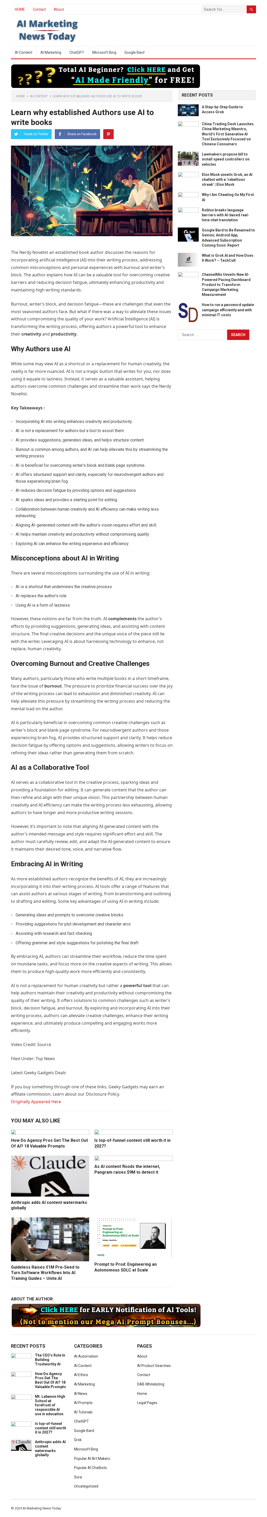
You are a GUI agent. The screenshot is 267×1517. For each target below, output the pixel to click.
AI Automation (86, 1356)
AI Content (23, 52)
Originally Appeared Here (36, 1101)
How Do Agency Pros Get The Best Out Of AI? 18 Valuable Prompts (50, 1380)
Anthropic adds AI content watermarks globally (50, 1448)
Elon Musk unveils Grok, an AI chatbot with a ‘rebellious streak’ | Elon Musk (227, 179)
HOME (20, 9)
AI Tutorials (83, 1412)
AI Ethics (81, 1375)
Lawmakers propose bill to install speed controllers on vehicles (226, 159)
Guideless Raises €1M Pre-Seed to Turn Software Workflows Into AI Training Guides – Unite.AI (45, 1273)
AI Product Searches (154, 1366)
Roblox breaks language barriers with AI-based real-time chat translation (225, 215)
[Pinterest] (108, 134)
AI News (80, 1393)
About (59, 9)
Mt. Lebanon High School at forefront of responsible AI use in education (50, 1405)
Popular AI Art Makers (92, 1458)
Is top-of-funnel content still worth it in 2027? (50, 1428)
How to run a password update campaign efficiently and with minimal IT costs (228, 310)
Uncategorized (86, 1486)
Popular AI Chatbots (90, 1468)
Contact (39, 9)
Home (20, 96)
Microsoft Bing (104, 52)
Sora (78, 1477)
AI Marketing (50, 52)
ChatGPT (76, 52)
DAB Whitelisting (150, 1384)
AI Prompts (83, 1403)
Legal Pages (147, 1403)
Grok (78, 1440)
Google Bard (134, 52)
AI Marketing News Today (42, 1508)
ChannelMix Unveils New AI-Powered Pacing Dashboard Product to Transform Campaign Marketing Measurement (226, 284)
